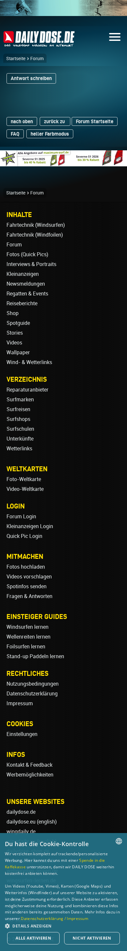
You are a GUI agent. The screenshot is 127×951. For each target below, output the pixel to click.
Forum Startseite (94, 121)
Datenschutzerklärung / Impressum (54, 918)
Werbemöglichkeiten (30, 775)
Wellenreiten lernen (28, 637)
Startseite (15, 58)
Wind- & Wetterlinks (29, 362)
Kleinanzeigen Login (30, 526)
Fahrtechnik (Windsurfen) (36, 225)
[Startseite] (39, 43)
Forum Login (21, 516)
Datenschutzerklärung (32, 694)
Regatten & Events (27, 294)
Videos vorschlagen (29, 577)
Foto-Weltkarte (24, 479)
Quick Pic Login (24, 536)
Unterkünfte (20, 439)
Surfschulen (20, 429)
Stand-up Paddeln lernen (35, 656)
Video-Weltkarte (25, 489)
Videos (14, 343)
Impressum (20, 703)
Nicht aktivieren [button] (92, 938)
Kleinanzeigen (23, 274)
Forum (37, 58)
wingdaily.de (21, 831)
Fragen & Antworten (29, 596)
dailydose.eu (21, 822)
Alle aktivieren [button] (33, 938)
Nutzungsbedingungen (33, 684)
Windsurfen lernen (28, 627)
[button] (63, 925)
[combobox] (119, 841)
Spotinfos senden (27, 586)
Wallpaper (18, 352)
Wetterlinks (19, 448)
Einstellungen (22, 734)
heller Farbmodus (50, 134)
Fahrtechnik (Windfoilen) (35, 235)
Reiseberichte (22, 303)
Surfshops (18, 419)
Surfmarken (20, 399)
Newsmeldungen (26, 284)
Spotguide (18, 323)
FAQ (15, 134)
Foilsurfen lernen (26, 646)
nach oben (22, 121)
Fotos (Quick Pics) (27, 254)
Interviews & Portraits (31, 264)
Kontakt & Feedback (29, 765)
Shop (13, 313)
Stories (15, 333)
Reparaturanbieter (28, 390)
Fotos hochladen (26, 567)
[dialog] (63, 892)
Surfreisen (18, 409)
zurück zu (55, 121)
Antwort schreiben (31, 78)
